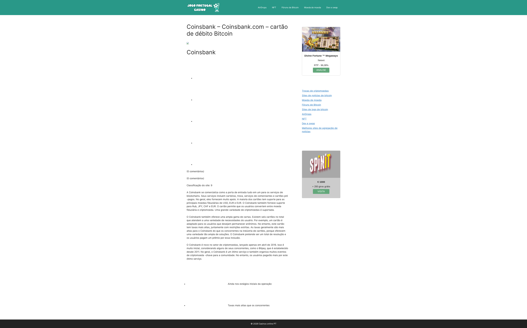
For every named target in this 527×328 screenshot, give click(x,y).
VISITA (321, 191)
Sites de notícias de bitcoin (317, 95)
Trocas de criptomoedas (315, 90)
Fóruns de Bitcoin (290, 7)
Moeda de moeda (312, 7)
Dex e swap (332, 7)
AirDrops (262, 7)
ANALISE (321, 70)
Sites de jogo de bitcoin (315, 109)
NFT (274, 7)
